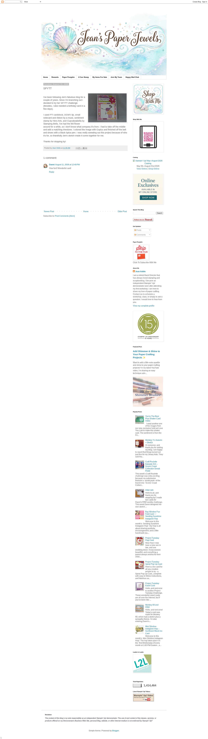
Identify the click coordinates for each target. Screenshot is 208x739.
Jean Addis (140, 271)
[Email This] (77, 148)
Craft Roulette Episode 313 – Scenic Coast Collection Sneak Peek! (152, 466)
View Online (142, 169)
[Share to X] (81, 148)
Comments (141, 235)
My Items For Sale (99, 77)
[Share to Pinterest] (86, 148)
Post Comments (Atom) (65, 216)
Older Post (122, 211)
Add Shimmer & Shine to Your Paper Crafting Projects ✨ (146, 354)
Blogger (115, 731)
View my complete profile (143, 306)
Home (45, 77)
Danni (52, 165)
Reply (51, 172)
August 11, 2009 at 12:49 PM (67, 165)
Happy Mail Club (132, 77)
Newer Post (49, 211)
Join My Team (116, 77)
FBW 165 (149, 490)
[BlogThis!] (79, 148)
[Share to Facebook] (84, 148)
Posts (138, 230)
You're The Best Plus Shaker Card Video (152, 418)
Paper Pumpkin (68, 77)
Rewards (55, 77)
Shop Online (154, 169)
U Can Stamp (83, 77)
